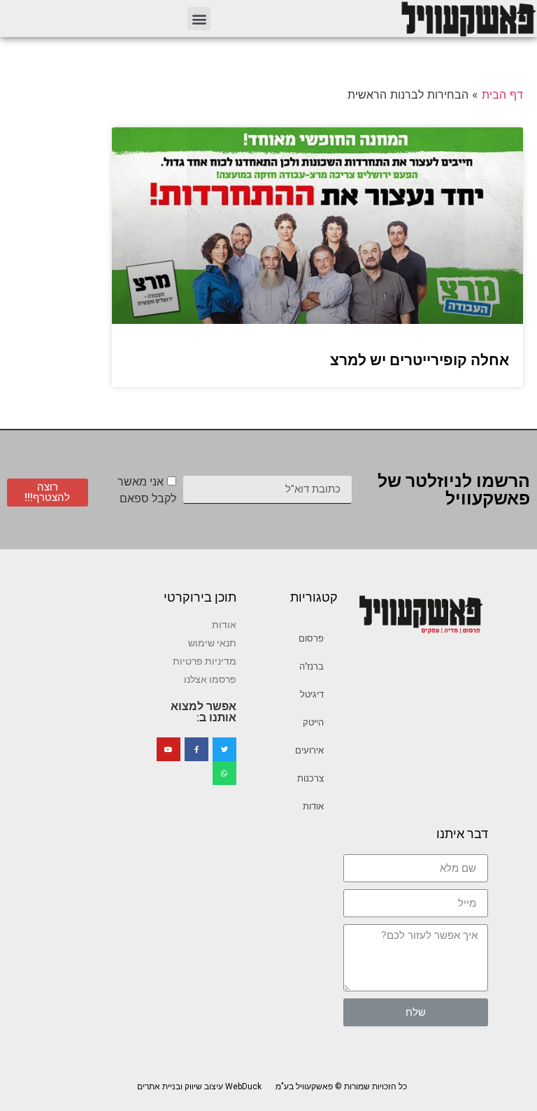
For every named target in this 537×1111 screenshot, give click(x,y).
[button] (198, 18)
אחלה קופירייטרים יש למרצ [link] (419, 360)
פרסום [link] (311, 638)
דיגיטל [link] (312, 694)
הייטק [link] (313, 722)
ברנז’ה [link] (311, 666)
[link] (468, 18)
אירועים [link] (309, 750)
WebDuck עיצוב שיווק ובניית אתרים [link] (199, 1086)
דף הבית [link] (502, 94)
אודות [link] (313, 806)
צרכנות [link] (310, 778)
